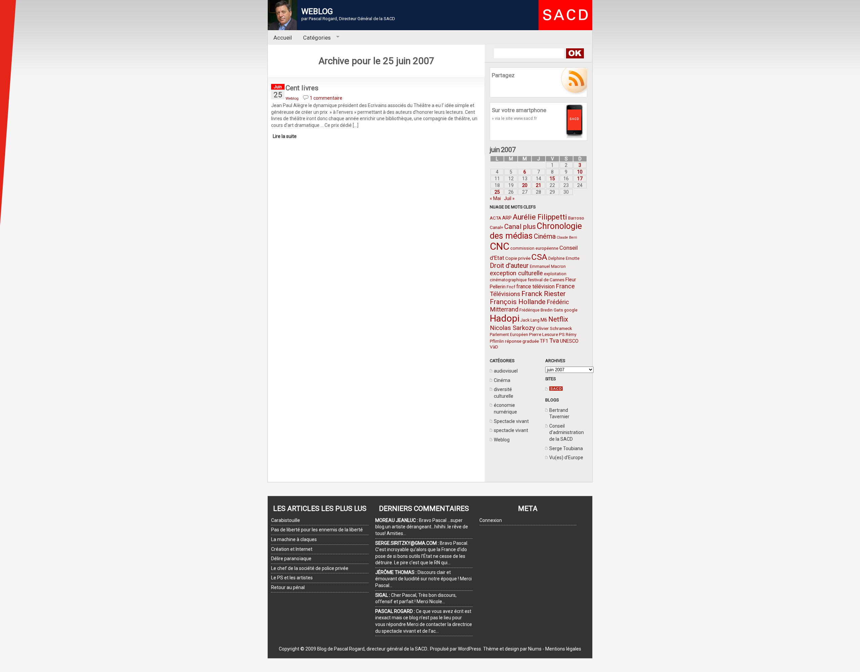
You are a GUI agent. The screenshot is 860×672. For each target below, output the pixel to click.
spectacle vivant (511, 430)
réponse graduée (522, 341)
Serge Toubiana (566, 448)
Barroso (576, 218)
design (512, 649)
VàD (494, 346)
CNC (499, 246)
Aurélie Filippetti (540, 217)
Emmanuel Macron (548, 266)
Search (575, 53)
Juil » (509, 198)
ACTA (495, 218)
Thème (491, 649)
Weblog (502, 439)
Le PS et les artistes (292, 577)
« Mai (495, 198)
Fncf (511, 287)
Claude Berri (567, 237)
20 (524, 185)
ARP (507, 218)
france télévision (535, 286)
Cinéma (545, 236)
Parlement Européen (509, 334)
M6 (544, 320)
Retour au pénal (288, 587)
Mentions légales (563, 649)
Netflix (558, 319)
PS (562, 334)
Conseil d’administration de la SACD (566, 432)
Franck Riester (543, 294)
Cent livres (302, 88)
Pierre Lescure (543, 334)
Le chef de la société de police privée (309, 568)
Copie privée (517, 258)
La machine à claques (294, 539)
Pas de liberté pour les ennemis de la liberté (317, 529)
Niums (535, 649)
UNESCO (569, 341)
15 (552, 178)
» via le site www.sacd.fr (514, 118)
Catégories (314, 37)
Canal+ (496, 227)
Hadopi (504, 318)
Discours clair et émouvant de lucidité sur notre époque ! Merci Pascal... (423, 579)
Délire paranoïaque (291, 558)
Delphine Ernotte (563, 258)
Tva (554, 340)
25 (497, 192)
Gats (558, 310)
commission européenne (534, 248)
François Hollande (518, 302)
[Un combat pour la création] (556, 389)
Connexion (490, 520)
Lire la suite (285, 136)
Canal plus (520, 227)
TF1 (544, 341)
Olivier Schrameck (554, 328)
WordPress (469, 649)
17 (580, 178)
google (570, 310)
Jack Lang (530, 320)
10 (580, 172)
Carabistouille (285, 520)
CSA (539, 257)
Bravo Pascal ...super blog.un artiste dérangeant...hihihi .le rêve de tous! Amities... (421, 527)
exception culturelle (516, 273)
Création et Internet (291, 549)
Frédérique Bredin (536, 310)
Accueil (282, 37)
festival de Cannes (546, 279)
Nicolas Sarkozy (512, 328)
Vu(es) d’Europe (566, 457)
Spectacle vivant (511, 421)
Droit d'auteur (509, 266)
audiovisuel (506, 371)
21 (538, 185)
